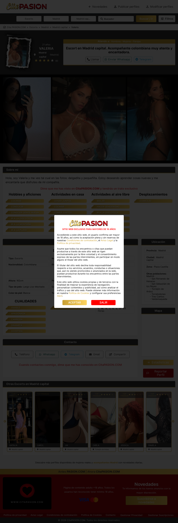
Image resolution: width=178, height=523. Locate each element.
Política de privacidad (68, 243)
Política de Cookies (79, 293)
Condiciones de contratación (82, 240)
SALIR (103, 302)
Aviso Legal (107, 240)
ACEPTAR (74, 302)
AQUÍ (59, 295)
